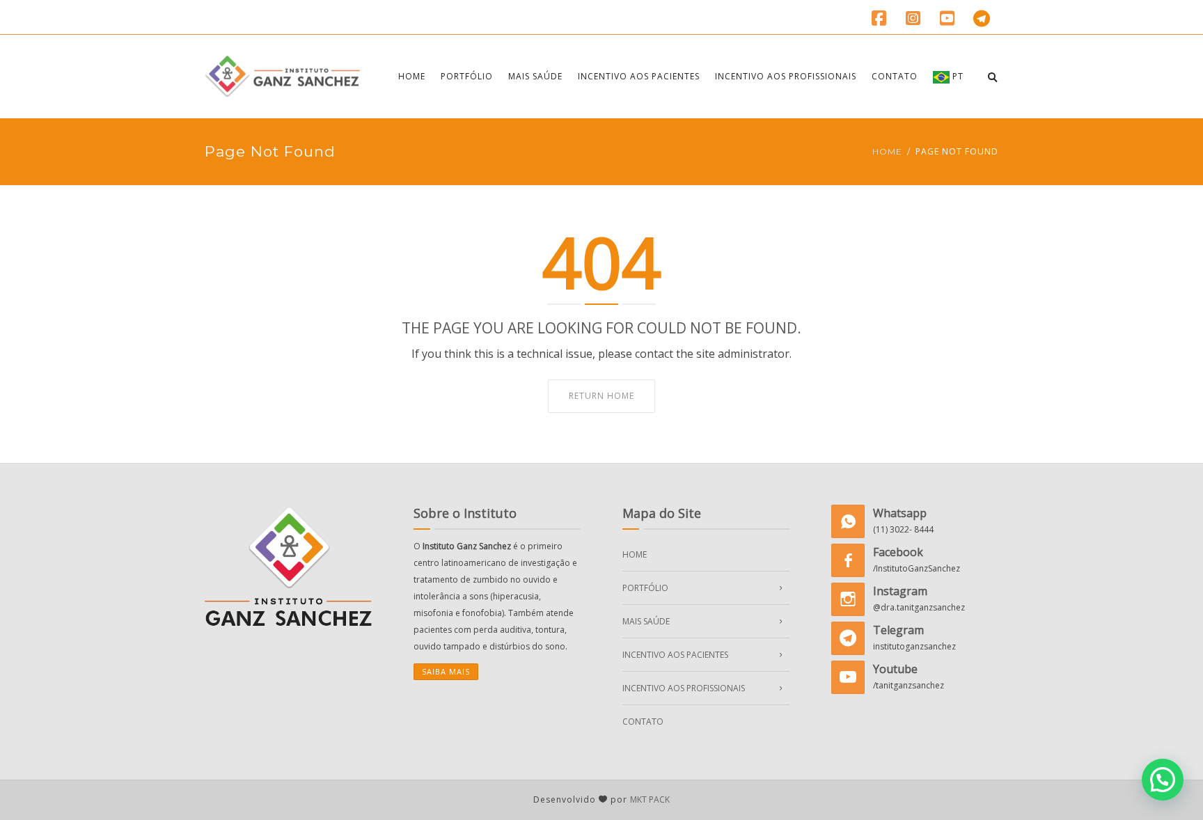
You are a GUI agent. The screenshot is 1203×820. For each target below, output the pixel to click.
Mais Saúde (535, 76)
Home (411, 76)
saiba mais (446, 671)
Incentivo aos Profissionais (785, 76)
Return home (601, 396)
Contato (895, 76)
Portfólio (467, 76)
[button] (1163, 780)
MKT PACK (650, 799)
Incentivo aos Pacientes (639, 76)
